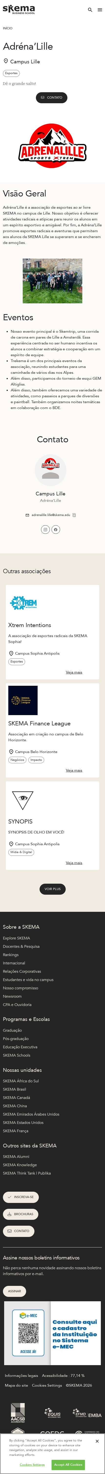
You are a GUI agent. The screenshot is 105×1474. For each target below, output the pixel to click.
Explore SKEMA (16, 938)
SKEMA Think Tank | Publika (27, 1173)
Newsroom (12, 996)
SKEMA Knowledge (20, 1165)
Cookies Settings (32, 1465)
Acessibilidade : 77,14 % (63, 1375)
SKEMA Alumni (16, 1156)
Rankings (11, 955)
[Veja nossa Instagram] (45, 529)
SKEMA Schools (16, 1055)
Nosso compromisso (20, 988)
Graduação (12, 1030)
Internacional (14, 963)
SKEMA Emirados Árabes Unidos (31, 1114)
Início (7, 28)
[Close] (97, 1441)
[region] (52, 1453)
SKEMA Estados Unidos (23, 1122)
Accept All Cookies (68, 1465)
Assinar (14, 1291)
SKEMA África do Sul (21, 1081)
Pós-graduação (16, 1038)
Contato (54, 97)
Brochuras (23, 1214)
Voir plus (53, 889)
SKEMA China (15, 1106)
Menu (100, 9)
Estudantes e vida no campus (28, 980)
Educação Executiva (20, 1047)
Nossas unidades (22, 1070)
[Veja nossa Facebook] (56, 529)
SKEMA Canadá (16, 1097)
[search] (90, 9)
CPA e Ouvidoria (17, 1004)
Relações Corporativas (22, 971)
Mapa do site (16, 1385)
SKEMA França (15, 1131)
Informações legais (21, 1375)
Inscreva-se (24, 1197)
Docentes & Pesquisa (21, 946)
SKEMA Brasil (14, 1089)
